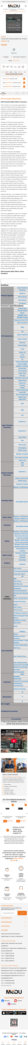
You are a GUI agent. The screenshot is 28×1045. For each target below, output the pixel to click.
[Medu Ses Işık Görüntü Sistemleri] (14, 6)
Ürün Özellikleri (3, 93)
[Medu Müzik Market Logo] (14, 992)
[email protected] (6, 985)
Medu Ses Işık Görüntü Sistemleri (10, 933)
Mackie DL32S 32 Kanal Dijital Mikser (20, 817)
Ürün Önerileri (23, 93)
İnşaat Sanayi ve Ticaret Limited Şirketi (12, 936)
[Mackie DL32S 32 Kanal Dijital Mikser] (20, 809)
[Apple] (8, 1013)
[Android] (20, 1013)
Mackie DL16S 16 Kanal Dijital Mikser (7, 817)
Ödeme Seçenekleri (17, 93)
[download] (14, 1023)
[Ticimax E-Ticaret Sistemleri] (14, 1040)
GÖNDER (22, 913)
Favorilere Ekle (13, 805)
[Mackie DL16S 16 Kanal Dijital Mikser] (7, 809)
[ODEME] (15, 1037)
